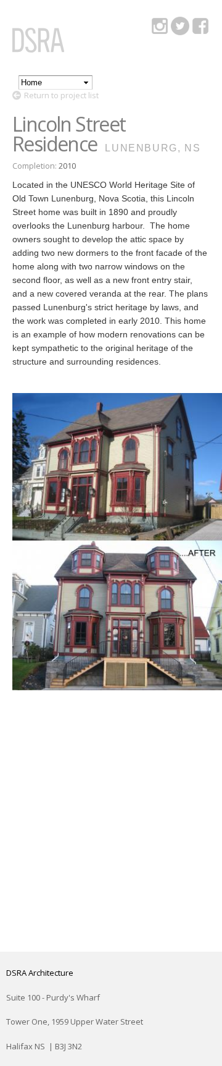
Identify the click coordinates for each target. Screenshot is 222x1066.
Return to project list (61, 95)
